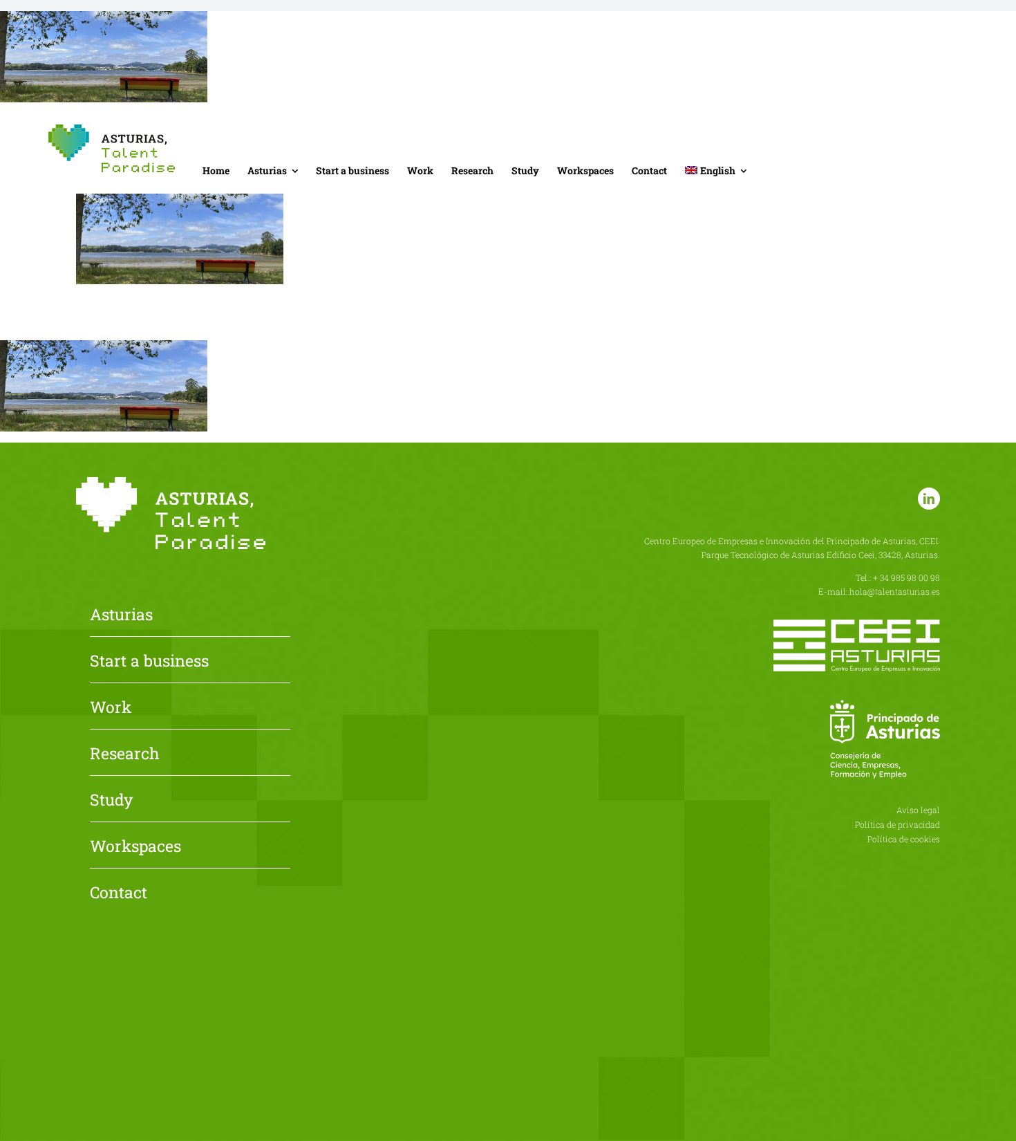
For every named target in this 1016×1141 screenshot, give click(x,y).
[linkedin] (929, 499)
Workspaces (135, 847)
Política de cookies (903, 838)
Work (110, 708)
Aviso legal (918, 809)
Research (125, 754)
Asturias (121, 615)
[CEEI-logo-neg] (856, 625)
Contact (118, 893)
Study (111, 801)
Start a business (149, 662)
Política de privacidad (897, 824)
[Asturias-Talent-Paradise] (111, 129)
